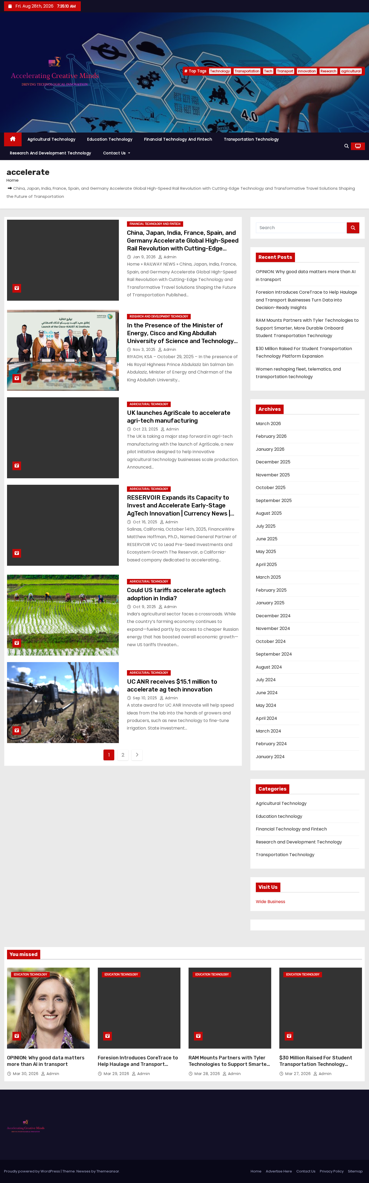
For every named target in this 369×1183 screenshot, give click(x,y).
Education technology (109, 139)
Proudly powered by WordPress (32, 1171)
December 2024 (273, 616)
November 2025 (273, 475)
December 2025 (273, 462)
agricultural (351, 71)
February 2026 (271, 436)
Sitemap (355, 1171)
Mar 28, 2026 (207, 1073)
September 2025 (274, 500)
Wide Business (270, 902)
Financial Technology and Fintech (178, 139)
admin (170, 257)
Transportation (247, 71)
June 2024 (267, 693)
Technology (220, 71)
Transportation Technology (251, 139)
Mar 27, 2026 (298, 1073)
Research (328, 71)
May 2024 (266, 705)
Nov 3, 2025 (145, 349)
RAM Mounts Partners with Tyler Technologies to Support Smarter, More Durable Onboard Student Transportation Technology (307, 328)
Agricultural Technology (52, 139)
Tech (268, 71)
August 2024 (269, 667)
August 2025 (269, 513)
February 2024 (271, 744)
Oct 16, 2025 (146, 522)
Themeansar (107, 1171)
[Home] (13, 139)
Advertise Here (279, 1171)
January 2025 (270, 603)
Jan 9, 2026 (145, 257)
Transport (285, 71)
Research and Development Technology (50, 153)
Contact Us (115, 153)
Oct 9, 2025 (145, 606)
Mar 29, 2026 (117, 1073)
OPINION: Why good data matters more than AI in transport (46, 1061)
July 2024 (266, 680)
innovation (307, 71)
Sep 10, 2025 (145, 698)
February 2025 (271, 590)
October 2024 (271, 641)
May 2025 (266, 551)
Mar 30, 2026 (26, 1073)
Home (12, 180)
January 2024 (270, 757)
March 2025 (268, 577)
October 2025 (271, 487)
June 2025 (266, 539)
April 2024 (266, 718)
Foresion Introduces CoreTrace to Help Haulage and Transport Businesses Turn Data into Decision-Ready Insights (306, 300)
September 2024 (274, 654)
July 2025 (266, 526)
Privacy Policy (332, 1171)
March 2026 (268, 424)
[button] (346, 146)
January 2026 (270, 449)
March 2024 (268, 731)
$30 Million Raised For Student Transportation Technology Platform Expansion (315, 1064)
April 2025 (266, 564)
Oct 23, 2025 (146, 429)
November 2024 (273, 628)
